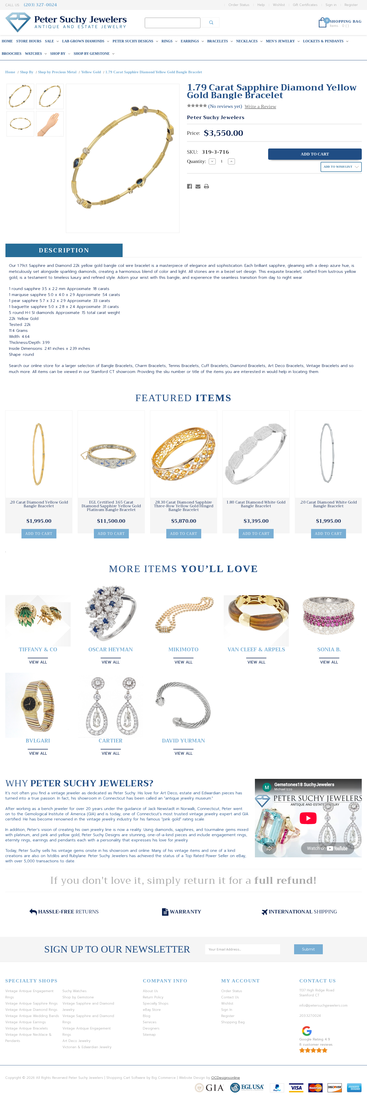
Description (64, 250)
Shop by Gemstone (92, 54)
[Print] (206, 186)
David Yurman (183, 741)
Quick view (39, 454)
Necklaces (247, 41)
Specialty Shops (156, 1003)
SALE (49, 41)
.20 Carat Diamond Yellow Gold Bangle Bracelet (39, 504)
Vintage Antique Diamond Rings (31, 1009)
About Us (150, 991)
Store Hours (28, 41)
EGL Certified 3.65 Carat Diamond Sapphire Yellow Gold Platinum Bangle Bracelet (111, 506)
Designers (151, 1028)
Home (7, 41)
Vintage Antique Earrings (25, 1022)
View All (38, 662)
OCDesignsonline (225, 1077)
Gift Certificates (305, 4)
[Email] (197, 186)
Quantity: (196, 161)
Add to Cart (38, 533)
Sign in (331, 4)
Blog (146, 1016)
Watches (33, 54)
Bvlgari (38, 741)
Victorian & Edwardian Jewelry (86, 1047)
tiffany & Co (38, 650)
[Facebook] (189, 186)
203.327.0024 (310, 1015)
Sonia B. (329, 650)
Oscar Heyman (110, 650)
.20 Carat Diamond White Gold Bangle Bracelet (328, 504)
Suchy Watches (74, 991)
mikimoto (183, 650)
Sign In (226, 1009)
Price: (193, 133)
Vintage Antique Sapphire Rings (31, 1003)
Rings (167, 41)
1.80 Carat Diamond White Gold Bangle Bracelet (255, 504)
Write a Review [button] (260, 106)
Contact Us (230, 997)
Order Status (238, 4)
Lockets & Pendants (323, 41)
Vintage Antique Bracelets (26, 1028)
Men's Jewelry (280, 41)
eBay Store (152, 1009)
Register (351, 4)
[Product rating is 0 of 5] (197, 106)
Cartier (111, 741)
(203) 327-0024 (40, 4)
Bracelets (217, 41)
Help (261, 4)
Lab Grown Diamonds (83, 41)
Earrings (190, 41)
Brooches (11, 54)
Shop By (57, 54)
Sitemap (149, 1034)
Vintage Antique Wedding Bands (32, 1016)
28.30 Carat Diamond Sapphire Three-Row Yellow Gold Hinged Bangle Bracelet (183, 506)
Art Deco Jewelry (76, 1040)
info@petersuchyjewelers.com (323, 1005)
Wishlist (279, 4)
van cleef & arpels (256, 650)
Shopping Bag (233, 1022)
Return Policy (153, 997)
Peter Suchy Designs (133, 41)
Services (150, 1022)
